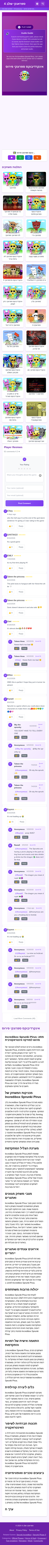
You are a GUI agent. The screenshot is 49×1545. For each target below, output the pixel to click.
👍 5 (16, 737)
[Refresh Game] (37, 157)
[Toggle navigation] (42, 4)
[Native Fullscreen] (20, 157)
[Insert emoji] (40, 475)
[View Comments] (11, 157)
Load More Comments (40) (24, 1018)
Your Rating (24, 465)
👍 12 (17, 837)
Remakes (23, 1541)
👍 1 (16, 863)
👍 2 (16, 648)
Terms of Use (34, 1530)
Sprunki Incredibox (24, 1535)
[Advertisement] (24, 122)
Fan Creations (11, 1541)
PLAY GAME (26, 27)
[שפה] (37, 4)
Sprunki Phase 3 (39, 1535)
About (11, 1530)
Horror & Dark (30, 1538)
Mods (30, 1541)
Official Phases (18, 1538)
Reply (21, 526)
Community (38, 1541)
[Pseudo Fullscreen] (29, 157)
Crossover (42, 1538)
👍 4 (16, 664)
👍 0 (16, 900)
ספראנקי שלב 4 (15, 3)
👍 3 (16, 777)
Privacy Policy (21, 1530)
